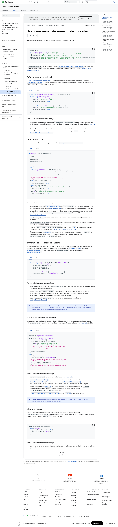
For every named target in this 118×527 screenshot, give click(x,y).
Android (26, 494)
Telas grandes (58, 494)
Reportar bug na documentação (106, 497)
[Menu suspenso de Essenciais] (25, 2)
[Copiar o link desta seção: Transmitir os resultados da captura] (61, 243)
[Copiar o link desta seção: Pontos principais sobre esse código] (56, 119)
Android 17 (73, 492)
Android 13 (73, 503)
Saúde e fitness (43, 497)
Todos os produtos (84, 516)
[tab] (30, 46)
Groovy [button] (38, 46)
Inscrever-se (97, 523)
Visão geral (5, 10)
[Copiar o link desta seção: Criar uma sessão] (44, 140)
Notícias (26, 504)
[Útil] (92, 25)
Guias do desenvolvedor (93, 497)
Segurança (26, 499)
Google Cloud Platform (70, 516)
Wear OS (57, 497)
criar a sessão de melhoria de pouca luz (40, 81)
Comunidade (34, 10)
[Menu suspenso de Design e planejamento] (44, 2)
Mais (49, 2)
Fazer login (113, 2)
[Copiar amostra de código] (94, 49)
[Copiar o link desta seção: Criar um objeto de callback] (54, 77)
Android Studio (103, 2)
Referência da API (91, 499)
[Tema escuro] (92, 49)
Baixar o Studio (90, 502)
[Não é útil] (94, 25)
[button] (9, 40)
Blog (25, 507)
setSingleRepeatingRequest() (38, 300)
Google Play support (107, 500)
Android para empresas (29, 497)
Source (25, 502)
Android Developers (31, 25)
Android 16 (73, 495)
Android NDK (90, 504)
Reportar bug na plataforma (106, 493)
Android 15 (73, 497)
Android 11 (73, 508)
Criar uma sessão (82, 323)
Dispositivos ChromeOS (61, 499)
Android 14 (73, 500)
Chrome (51, 516)
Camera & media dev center (11, 6)
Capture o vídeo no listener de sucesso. (64, 229)
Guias (14, 10)
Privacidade (42, 503)
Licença (33, 523)
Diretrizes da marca (42, 523)
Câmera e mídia (43, 500)
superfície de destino (55, 208)
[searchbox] (11, 15)
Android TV (58, 504)
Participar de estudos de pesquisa (108, 503)
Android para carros (60, 502)
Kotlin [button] (30, 46)
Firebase (58, 516)
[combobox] (72, 1)
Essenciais (20, 2)
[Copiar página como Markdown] (33, 35)
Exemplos (23, 10)
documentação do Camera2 (38, 215)
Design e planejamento (35, 2)
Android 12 (73, 505)
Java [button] (37, 90)
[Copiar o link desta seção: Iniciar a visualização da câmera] (57, 318)
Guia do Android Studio (93, 494)
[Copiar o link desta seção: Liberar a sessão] (43, 409)
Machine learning (43, 495)
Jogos (40, 492)
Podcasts (26, 509)
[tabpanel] (61, 55)
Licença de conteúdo (72, 461)
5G (40, 505)
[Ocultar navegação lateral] (19, 524)
